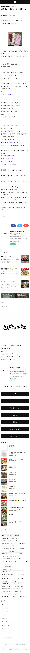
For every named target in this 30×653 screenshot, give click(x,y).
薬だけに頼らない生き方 (17, 578)
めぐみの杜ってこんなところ (9, 281)
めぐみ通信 (19, 558)
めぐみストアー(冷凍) (7, 159)
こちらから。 (20, 170)
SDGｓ (5, 551)
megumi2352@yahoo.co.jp (15, 145)
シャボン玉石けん (17, 583)
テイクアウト (22, 561)
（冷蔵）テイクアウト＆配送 (10, 548)
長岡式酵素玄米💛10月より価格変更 (11, 269)
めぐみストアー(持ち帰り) (8, 164)
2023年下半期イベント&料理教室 (11, 535)
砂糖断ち (14, 538)
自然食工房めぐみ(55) (5, 216)
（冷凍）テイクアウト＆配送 (10, 545)
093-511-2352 (11, 139)
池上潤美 (11, 514)
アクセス (5, 578)
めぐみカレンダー (15, 551)
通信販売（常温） (7, 543)
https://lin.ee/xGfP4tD (8, 94)
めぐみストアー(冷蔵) (7, 161)
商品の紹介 (19, 586)
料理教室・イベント (15, 408)
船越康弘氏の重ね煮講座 (14, 472)
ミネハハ (19, 553)
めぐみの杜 (5, 533)
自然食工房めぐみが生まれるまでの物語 (12, 571)
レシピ (16, 581)
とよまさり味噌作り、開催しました (17, 493)
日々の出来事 (7, 591)
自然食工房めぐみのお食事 (9, 556)
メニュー (15, 401)
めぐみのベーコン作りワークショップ (17, 459)
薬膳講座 (12, 561)
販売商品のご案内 (15, 429)
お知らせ (19, 588)
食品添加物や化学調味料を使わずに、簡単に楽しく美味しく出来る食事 (14, 575)
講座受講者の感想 (8, 588)
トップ (14, 596)
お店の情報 (6, 581)
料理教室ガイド (7, 569)
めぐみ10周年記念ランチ (15, 466)
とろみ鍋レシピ (12, 486)
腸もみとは (11, 445)
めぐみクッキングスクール (9, 540)
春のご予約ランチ (6, 256)
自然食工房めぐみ (5, 6)
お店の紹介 (15, 415)
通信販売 (23, 548)
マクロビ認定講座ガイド (9, 566)
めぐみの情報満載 (8, 558)
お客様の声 (15, 422)
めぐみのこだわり (15, 436)
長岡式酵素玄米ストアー (8, 156)
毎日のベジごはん (7, 586)
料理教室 (6, 583)
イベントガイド (7, 564)
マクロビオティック (7, 553)
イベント (17, 591)
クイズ (4, 561)
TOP (15, 394)
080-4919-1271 (14, 142)
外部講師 (5, 538)
